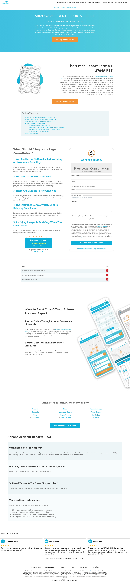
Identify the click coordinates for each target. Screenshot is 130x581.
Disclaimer (84, 567)
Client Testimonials (31, 133)
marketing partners (102, 226)
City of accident (77, 195)
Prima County (65, 415)
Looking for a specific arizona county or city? (40, 121)
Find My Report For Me (64, 2)
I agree (92, 218)
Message (74, 201)
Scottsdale (96, 415)
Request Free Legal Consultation (112, 2)
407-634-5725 (38, 252)
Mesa (35, 415)
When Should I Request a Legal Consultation (40, 117)
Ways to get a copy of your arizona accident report (42, 119)
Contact (64, 567)
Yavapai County (96, 409)
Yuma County (96, 412)
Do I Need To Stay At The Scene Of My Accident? (45, 129)
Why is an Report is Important (39, 131)
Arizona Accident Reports (68, 7)
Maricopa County (65, 412)
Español (96, 567)
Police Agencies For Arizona (65, 425)
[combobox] (91, 197)
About (125, 2)
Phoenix (35, 409)
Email (74, 189)
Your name (75, 175)
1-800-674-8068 (38, 243)
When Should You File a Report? (39, 125)
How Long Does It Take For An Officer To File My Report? (47, 127)
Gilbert (65, 409)
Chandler (35, 418)
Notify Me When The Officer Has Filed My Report (86, 2)
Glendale (35, 412)
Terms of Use (80, 238)
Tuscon (96, 418)
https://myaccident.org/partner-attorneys (93, 570)
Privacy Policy (50, 567)
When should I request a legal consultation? (91, 249)
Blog (74, 567)
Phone (74, 181)
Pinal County (65, 418)
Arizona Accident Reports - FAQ (35, 123)
